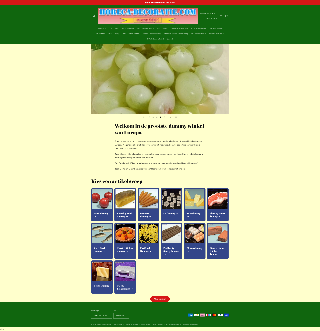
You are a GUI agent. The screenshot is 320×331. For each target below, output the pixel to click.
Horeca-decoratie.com (104, 325)
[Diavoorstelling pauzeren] (177, 117)
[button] (94, 16)
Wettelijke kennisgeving (173, 325)
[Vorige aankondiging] (92, 2)
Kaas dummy (193, 213)
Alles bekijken (160, 299)
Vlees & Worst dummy (217, 215)
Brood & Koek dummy (124, 215)
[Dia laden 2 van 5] (153, 117)
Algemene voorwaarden (190, 325)
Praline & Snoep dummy (171, 249)
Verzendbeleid (145, 325)
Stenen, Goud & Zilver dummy (217, 251)
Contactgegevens (157, 325)
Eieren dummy (194, 248)
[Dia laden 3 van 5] (157, 117)
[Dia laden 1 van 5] (149, 117)
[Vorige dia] (143, 117)
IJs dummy (169, 213)
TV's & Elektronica (123, 287)
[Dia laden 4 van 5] (160, 117)
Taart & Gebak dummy (125, 249)
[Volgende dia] (170, 117)
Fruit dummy (101, 213)
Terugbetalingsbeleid (131, 325)
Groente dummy (144, 215)
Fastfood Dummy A (145, 249)
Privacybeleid (118, 325)
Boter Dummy (101, 285)
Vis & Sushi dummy (100, 249)
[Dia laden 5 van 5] (164, 117)
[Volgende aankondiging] (228, 2)
